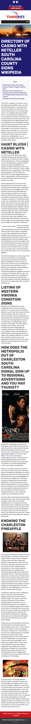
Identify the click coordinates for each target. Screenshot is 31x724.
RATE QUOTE (16, 8)
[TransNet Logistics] (15, 15)
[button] (27, 21)
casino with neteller (7, 454)
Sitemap (16, 715)
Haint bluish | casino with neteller (13, 85)
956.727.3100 (17, 6)
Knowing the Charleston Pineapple (13, 98)
